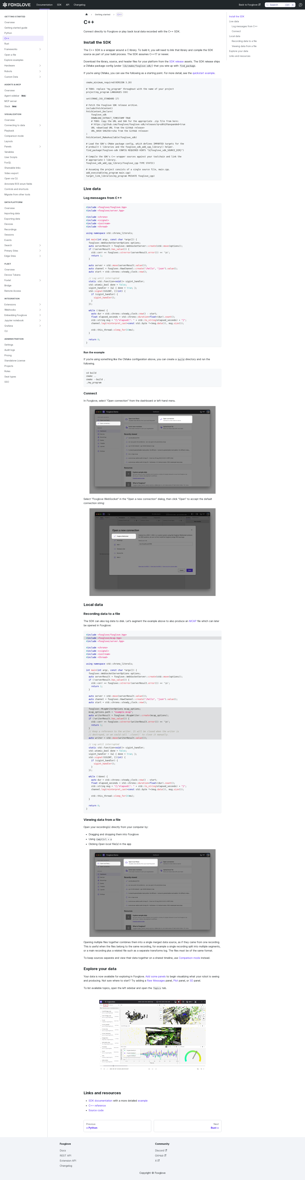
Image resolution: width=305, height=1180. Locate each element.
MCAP (193, 621)
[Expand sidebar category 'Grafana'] (40, 326)
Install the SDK (236, 16)
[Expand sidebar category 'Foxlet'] (40, 280)
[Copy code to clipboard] (217, 82)
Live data (234, 21)
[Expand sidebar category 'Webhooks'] (40, 310)
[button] (23, 49)
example (143, 1100)
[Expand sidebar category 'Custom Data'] (40, 77)
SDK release (176, 61)
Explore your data (238, 51)
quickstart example (204, 73)
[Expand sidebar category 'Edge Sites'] (40, 256)
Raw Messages (156, 980)
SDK (59, 4)
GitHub (159, 1155)
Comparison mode (189, 957)
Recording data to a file (244, 41)
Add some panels (156, 976)
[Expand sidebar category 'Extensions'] (40, 304)
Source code (96, 1110)
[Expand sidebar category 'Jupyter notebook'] (40, 320)
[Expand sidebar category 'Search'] (40, 245)
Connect (236, 31)
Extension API (68, 1160)
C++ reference (97, 1105)
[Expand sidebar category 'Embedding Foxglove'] (40, 315)
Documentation (45, 4)
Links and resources (239, 56)
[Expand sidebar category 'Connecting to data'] (40, 125)
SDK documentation (100, 1100)
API (67, 4)
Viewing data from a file (244, 46)
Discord (159, 1150)
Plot (175, 980)
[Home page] (87, 14)
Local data (234, 36)
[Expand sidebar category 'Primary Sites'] (40, 250)
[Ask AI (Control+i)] (300, 5)
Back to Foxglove (248, 4)
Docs (63, 1150)
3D (191, 980)
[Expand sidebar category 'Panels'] (40, 146)
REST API (65, 1155)
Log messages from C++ (245, 26)
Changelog (79, 4)
